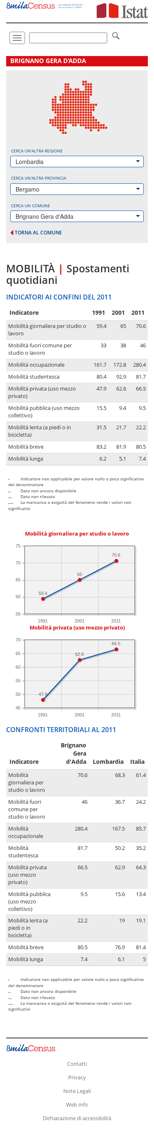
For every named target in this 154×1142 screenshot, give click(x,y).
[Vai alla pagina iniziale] (45, 4)
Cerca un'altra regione (37, 151)
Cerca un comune (30, 205)
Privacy (77, 1077)
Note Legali (77, 1091)
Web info (77, 1104)
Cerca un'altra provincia (38, 178)
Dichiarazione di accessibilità (77, 1118)
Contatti (77, 1063)
